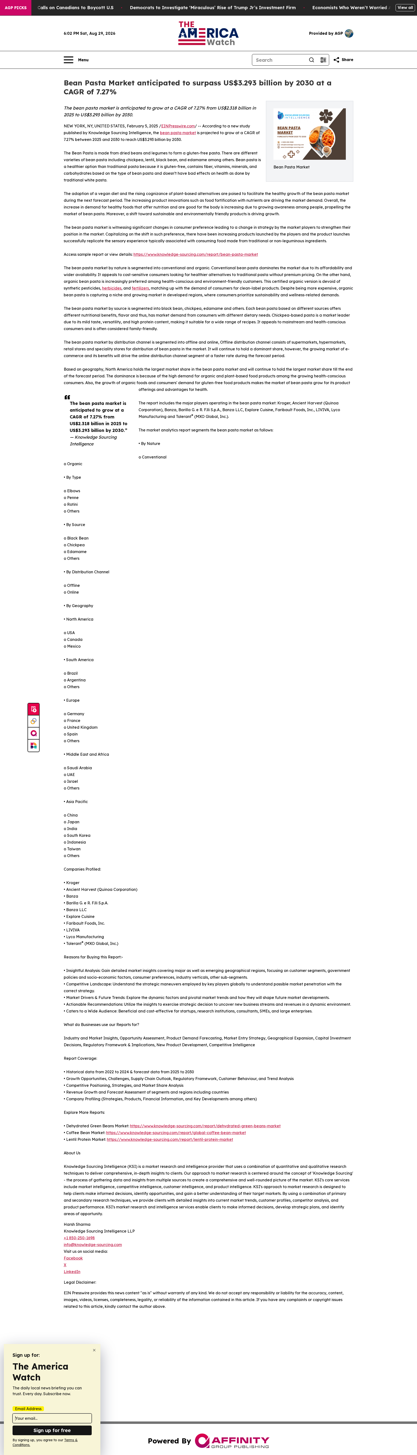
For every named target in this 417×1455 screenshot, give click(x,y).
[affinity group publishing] (33, 734)
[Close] (94, 1350)
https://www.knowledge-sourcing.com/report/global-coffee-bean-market (176, 1132)
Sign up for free (52, 1430)
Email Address (28, 1408)
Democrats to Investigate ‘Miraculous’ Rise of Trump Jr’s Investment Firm (213, 7)
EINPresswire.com (178, 126)
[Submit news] (33, 709)
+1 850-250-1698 (79, 1237)
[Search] (311, 59)
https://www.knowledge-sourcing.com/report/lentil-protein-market (170, 1139)
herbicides (111, 288)
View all (405, 7)
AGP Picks (16, 7)
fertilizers (140, 288)
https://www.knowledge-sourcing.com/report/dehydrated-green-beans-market (205, 1125)
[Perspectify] (33, 721)
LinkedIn (72, 1271)
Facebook (73, 1258)
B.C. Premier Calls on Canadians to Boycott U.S (61, 7)
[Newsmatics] (33, 746)
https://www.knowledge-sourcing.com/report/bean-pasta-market (195, 254)
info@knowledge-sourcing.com (93, 1244)
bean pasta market (178, 132)
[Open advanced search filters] (323, 59)
